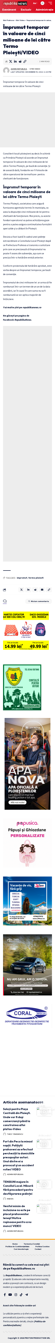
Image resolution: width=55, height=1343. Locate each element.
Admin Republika (19, 69)
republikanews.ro (31, 307)
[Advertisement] (27, 119)
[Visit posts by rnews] (4, 1198)
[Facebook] (5, 1294)
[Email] (42, 589)
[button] (29, 3)
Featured (45, 1113)
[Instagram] (16, 1294)
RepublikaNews (22, 319)
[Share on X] (10, 61)
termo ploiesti (36, 577)
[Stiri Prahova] (15, 3)
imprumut (22, 577)
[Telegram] (26, 1294)
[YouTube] (10, 1294)
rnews (10, 1199)
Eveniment (45, 1135)
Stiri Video (35, 69)
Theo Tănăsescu (15, 1134)
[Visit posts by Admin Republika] (6, 70)
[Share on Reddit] (20, 61)
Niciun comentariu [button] (40, 601)
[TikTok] (21, 1294)
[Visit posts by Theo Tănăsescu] (4, 1134)
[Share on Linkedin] (15, 61)
